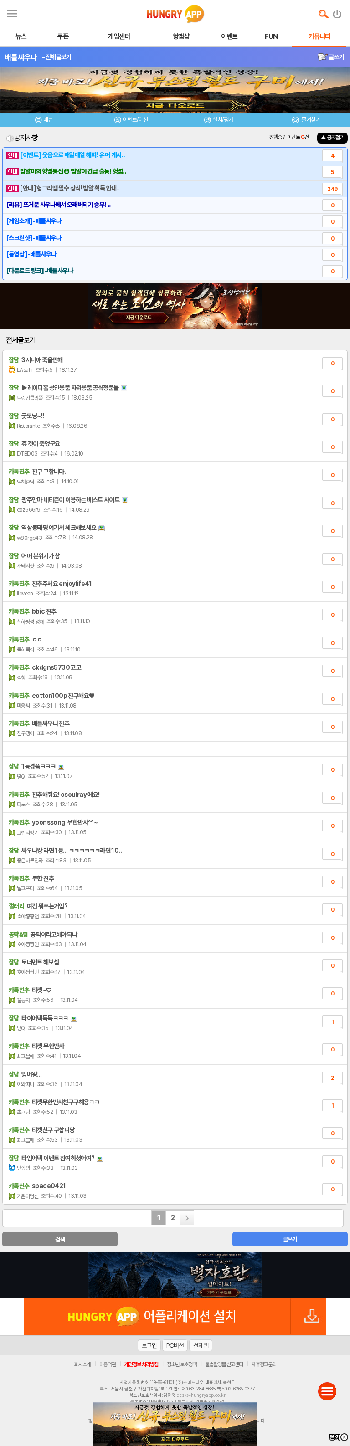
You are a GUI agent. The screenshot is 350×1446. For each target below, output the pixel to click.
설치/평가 (222, 119)
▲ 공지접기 (332, 137)
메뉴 (48, 119)
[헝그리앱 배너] (175, 1275)
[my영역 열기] (12, 12)
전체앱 (200, 1345)
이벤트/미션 (135, 119)
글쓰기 (336, 57)
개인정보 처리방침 (141, 1364)
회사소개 (82, 1364)
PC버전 (175, 1345)
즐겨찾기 (310, 119)
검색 (60, 1239)
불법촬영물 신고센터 (224, 1364)
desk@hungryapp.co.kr (201, 1395)
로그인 (149, 1345)
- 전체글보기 (57, 57)
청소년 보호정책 (181, 1364)
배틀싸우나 (21, 57)
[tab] (44, 121)
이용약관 (107, 1364)
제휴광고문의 (264, 1364)
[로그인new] (337, 12)
